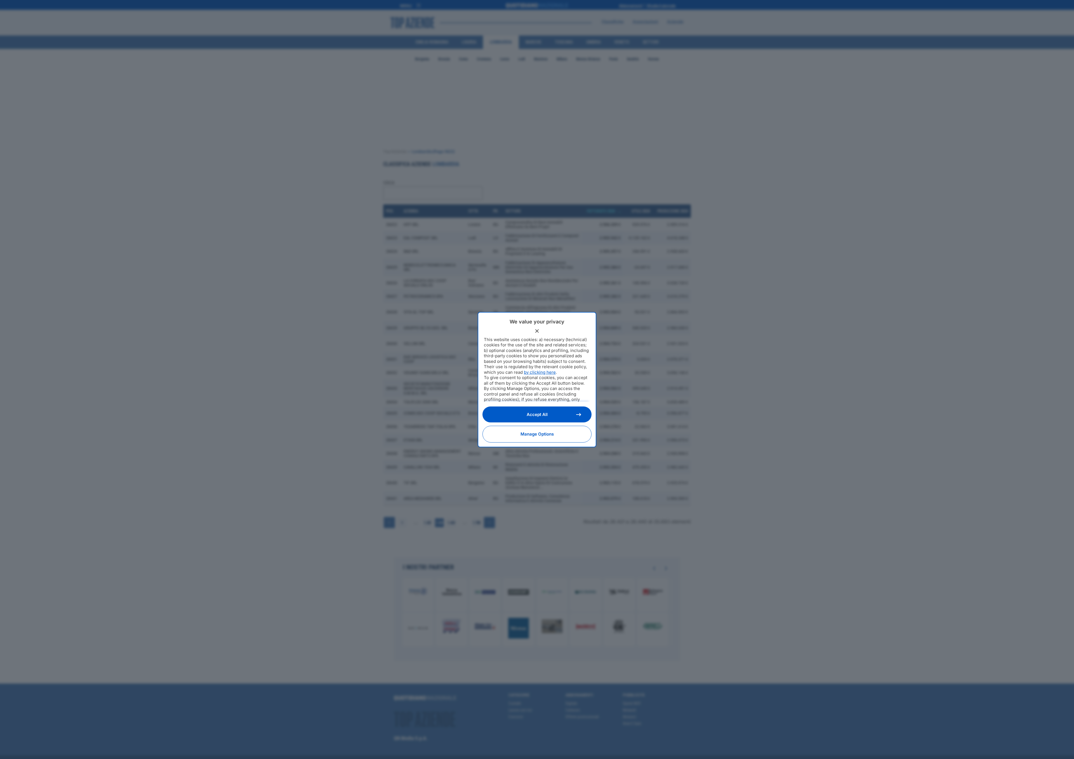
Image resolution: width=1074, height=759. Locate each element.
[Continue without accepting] (537, 331)
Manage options (537, 434)
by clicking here (540, 372)
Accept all (537, 414)
